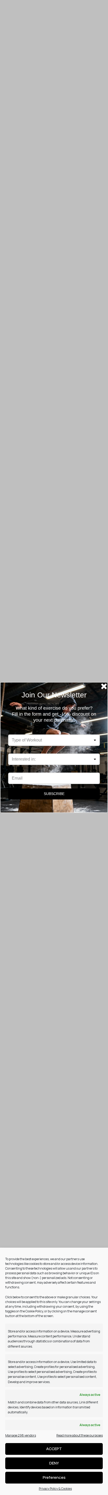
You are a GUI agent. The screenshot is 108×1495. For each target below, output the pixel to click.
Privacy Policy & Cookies (55, 1488)
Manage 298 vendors (20, 1435)
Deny (54, 1463)
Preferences (54, 1477)
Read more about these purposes (79, 1435)
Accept (54, 1448)
